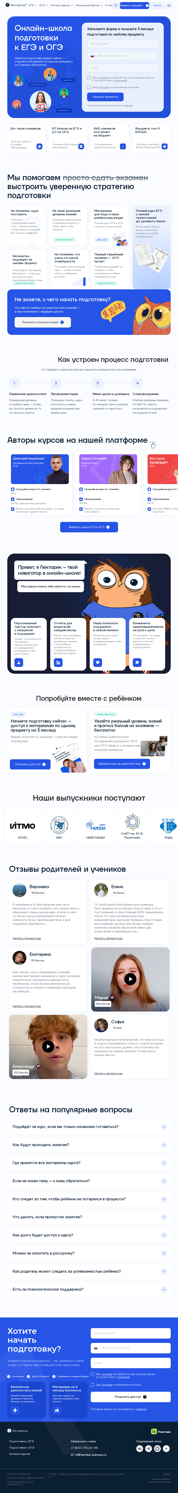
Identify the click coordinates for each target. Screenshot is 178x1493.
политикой (120, 80)
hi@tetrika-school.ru (90, 1455)
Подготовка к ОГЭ (21, 1447)
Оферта (167, 1474)
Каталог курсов (19, 1454)
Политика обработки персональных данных (160, 1480)
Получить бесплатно (105, 96)
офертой (128, 105)
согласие (104, 77)
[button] (134, 5)
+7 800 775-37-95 (84, 1448)
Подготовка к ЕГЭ (21, 1441)
